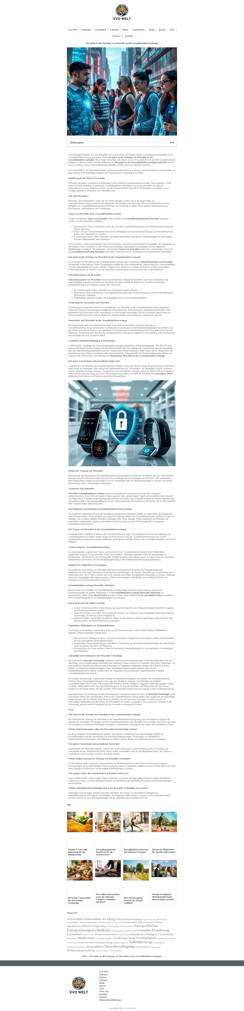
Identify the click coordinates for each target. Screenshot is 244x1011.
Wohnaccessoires (155, 947)
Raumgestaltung (103, 942)
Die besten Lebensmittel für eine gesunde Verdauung (79, 900)
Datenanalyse (115, 922)
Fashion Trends (130, 931)
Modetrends (86, 938)
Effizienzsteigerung (93, 925)
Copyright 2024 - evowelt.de (122, 1008)
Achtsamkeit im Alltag (99, 919)
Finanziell (86, 30)
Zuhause (116, 36)
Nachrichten (138, 30)
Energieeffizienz (146, 926)
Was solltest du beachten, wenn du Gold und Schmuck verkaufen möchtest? (108, 898)
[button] (171, 143)
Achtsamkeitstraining (129, 919)
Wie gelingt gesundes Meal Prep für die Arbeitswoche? (106, 852)
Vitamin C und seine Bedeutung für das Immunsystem (77, 852)
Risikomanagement (120, 943)
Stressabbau (95, 946)
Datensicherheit (128, 922)
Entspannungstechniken (88, 930)
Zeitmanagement (116, 951)
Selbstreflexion (159, 943)
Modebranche (72, 938)
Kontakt (129, 36)
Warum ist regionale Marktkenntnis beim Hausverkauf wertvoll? (163, 897)
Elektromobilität (127, 926)
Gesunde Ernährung (153, 930)
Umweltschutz (142, 947)
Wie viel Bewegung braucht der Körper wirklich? (133, 900)
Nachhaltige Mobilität (104, 938)
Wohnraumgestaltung (81, 950)
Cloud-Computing (87, 922)
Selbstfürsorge (141, 942)
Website (103, 997)
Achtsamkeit (75, 919)
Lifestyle (114, 30)
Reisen (162, 30)
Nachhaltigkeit (146, 938)
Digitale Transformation (150, 922)
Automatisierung (149, 920)
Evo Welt (72, 30)
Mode (125, 30)
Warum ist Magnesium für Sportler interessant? (164, 850)
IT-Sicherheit (124, 935)
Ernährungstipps (116, 931)
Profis (151, 30)
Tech (172, 30)
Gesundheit (100, 30)
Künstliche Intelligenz (143, 934)
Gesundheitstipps (88, 935)
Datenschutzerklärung (110, 1000)
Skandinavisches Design (76, 947)
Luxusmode (165, 934)
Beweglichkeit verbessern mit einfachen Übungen (136, 850)
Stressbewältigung (119, 946)
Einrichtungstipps (113, 926)
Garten (102, 977)
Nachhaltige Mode (124, 938)
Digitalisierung (74, 926)
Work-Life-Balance (102, 951)
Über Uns (104, 991)
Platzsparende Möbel (86, 943)
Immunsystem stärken (107, 934)
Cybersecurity (103, 922)
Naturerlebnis (162, 938)
